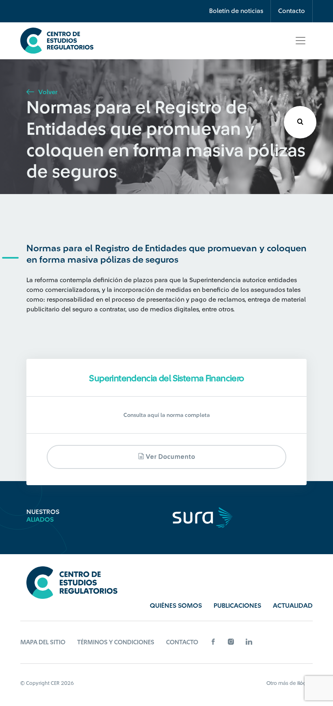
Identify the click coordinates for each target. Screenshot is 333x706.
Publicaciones (237, 605)
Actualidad (293, 605)
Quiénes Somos (176, 605)
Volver (47, 92)
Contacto (291, 11)
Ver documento (169, 457)
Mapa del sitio (42, 642)
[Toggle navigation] (300, 40)
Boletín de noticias (236, 11)
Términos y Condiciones (115, 642)
